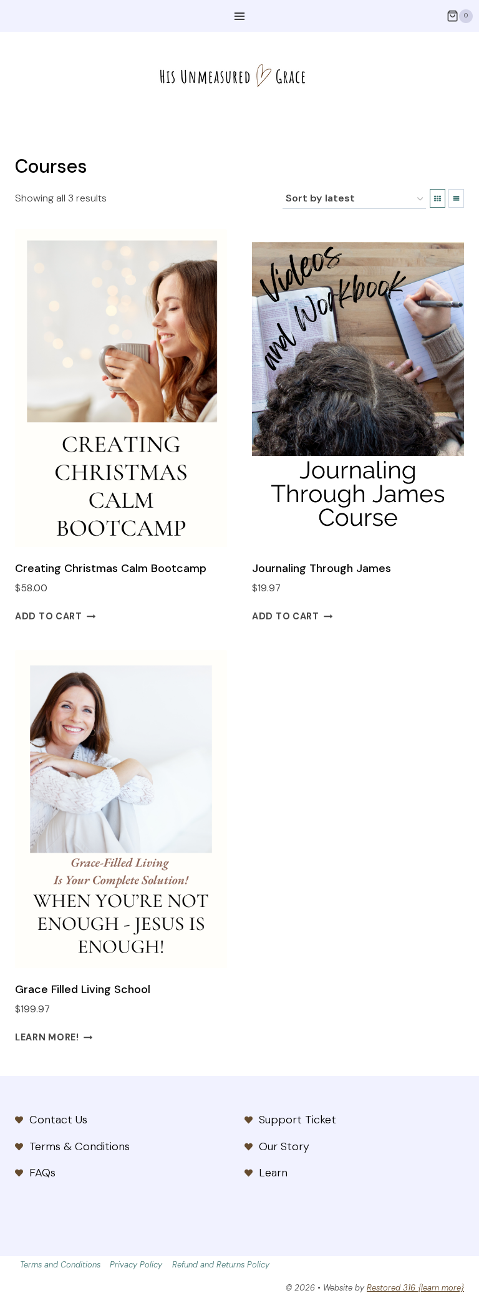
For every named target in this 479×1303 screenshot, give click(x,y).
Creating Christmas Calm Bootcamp (110, 568)
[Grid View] (437, 198)
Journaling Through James (321, 568)
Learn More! (47, 1037)
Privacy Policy (136, 1264)
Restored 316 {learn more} (415, 1287)
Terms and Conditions (60, 1264)
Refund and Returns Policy (220, 1264)
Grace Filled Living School (82, 989)
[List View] (456, 198)
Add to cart (48, 616)
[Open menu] (239, 16)
